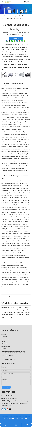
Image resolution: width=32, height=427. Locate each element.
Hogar (4, 334)
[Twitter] (10, 409)
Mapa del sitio (24, 418)
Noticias (4, 344)
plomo (17, 418)
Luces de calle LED (7, 297)
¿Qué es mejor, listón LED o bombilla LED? (8, 307)
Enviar (6, 387)
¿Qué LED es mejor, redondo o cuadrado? (8, 317)
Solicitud (4, 337)
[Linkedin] (5, 409)
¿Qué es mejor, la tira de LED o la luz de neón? (23, 310)
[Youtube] (7, 409)
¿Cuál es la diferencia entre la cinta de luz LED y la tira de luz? (8, 314)
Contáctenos (6, 346)
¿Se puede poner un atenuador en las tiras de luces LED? (8, 310)
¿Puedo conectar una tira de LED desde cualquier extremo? (8, 312)
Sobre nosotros (6, 339)
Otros (4, 348)
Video (4, 341)
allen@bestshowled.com (10, 398)
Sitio (26, 35)
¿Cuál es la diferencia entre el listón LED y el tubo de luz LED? (23, 307)
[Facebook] (2, 409)
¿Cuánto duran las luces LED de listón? (23, 317)
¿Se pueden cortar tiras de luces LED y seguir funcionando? (23, 312)
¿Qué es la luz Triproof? (23, 314)
